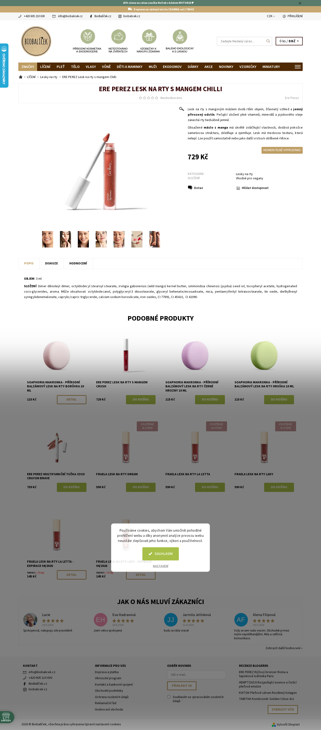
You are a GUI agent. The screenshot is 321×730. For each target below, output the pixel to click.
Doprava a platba (107, 672)
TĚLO (75, 66)
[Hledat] (268, 41)
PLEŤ (61, 66)
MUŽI (153, 66)
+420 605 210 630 (34, 16)
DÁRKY (193, 66)
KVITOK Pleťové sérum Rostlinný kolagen (268, 693)
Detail (72, 399)
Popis (29, 263)
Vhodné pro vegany (249, 178)
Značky (27, 66)
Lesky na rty (244, 174)
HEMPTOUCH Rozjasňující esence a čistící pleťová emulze (268, 684)
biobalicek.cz (131, 16)
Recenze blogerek (253, 665)
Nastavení (160, 566)
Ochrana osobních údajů (112, 697)
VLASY (91, 66)
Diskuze (51, 263)
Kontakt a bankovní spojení (114, 684)
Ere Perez (292, 98)
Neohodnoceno (171, 98)
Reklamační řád (105, 703)
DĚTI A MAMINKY (129, 66)
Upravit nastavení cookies (103, 724)
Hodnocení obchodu (109, 709)
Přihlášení (295, 16)
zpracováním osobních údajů (198, 699)
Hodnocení (78, 263)
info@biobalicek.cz (70, 16)
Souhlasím (164, 553)
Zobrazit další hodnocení (283, 648)
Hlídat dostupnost (255, 188)
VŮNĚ (106, 66)
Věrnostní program (108, 678)
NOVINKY (226, 66)
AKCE (208, 66)
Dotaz (198, 188)
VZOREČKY (247, 66)
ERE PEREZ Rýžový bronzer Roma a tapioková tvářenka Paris (263, 674)
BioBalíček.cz (102, 16)
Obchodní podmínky (109, 690)
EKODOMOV (172, 66)
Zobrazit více (283, 709)
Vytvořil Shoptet (288, 724)
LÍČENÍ (45, 66)
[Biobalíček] (36, 40)
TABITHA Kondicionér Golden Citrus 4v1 (266, 699)
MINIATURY (271, 66)
